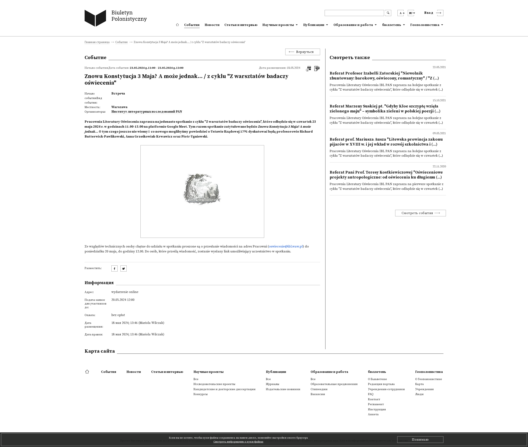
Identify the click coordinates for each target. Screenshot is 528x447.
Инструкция (377, 409)
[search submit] (388, 13)
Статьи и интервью (240, 25)
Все (195, 379)
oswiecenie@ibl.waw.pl (286, 246)
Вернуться (305, 52)
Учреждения (424, 389)
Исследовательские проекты (214, 384)
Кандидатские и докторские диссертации (224, 389)
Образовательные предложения (334, 384)
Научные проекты (278, 25)
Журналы (272, 384)
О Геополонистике (428, 379)
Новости (212, 25)
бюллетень (391, 25)
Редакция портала (381, 384)
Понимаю (420, 440)
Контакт (374, 399)
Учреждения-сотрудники (386, 389)
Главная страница (97, 42)
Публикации (313, 25)
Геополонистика (424, 25)
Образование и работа (353, 25)
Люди (419, 394)
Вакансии (318, 394)
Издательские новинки (283, 389)
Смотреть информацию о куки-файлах (238, 441)
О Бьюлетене (377, 379)
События (192, 25)
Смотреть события (417, 213)
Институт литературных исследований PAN (146, 112)
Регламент (376, 404)
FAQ (371, 394)
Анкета (373, 414)
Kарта (419, 384)
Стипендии (319, 389)
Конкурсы (200, 394)
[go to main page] (117, 19)
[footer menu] (88, 372)
